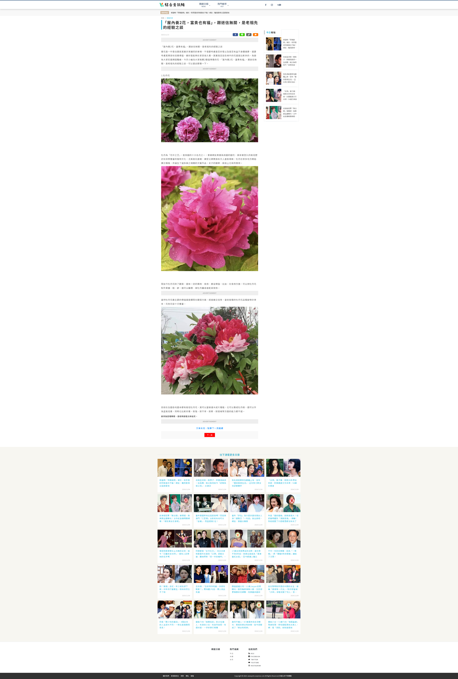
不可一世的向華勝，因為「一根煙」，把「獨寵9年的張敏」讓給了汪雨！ (282, 553)
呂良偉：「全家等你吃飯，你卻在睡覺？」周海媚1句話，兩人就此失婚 (210, 589)
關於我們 (166, 676)
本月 (231, 659)
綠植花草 (170, 18)
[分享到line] (242, 34)
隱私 (187, 676)
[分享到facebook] (235, 34)
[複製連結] (249, 34)
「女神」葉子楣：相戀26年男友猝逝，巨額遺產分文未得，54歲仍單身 (282, 483)
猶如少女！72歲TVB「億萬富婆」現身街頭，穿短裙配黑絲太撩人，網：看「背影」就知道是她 (283, 624)
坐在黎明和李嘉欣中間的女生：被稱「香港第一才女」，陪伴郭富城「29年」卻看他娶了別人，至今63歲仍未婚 (283, 589)
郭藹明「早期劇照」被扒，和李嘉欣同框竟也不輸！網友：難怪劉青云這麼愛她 (200, 12)
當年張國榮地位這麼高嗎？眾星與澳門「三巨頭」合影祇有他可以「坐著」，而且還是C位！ (211, 518)
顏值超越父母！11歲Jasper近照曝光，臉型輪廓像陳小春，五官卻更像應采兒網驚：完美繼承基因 (247, 589)
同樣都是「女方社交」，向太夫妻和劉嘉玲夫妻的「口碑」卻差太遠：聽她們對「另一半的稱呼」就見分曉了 (211, 553)
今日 (231, 653)
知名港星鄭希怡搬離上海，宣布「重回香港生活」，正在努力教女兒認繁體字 (246, 483)
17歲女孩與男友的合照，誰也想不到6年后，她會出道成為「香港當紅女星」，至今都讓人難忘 (246, 553)
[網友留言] (255, 34)
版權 (192, 676)
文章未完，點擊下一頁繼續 (209, 428)
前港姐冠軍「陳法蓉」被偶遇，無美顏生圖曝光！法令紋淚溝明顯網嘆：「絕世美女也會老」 (174, 518)
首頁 (162, 18)
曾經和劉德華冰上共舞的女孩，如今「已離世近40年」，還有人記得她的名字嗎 (174, 553)
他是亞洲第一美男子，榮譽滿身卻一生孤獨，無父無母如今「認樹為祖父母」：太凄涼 (211, 483)
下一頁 (210, 435)
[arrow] (172, 5)
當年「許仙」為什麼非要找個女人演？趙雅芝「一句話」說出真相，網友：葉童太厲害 (247, 518)
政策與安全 (175, 676)
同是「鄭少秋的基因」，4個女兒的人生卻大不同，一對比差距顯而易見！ (174, 624)
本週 (231, 656)
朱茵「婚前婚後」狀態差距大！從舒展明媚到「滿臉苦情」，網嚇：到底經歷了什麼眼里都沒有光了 (283, 518)
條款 (182, 676)
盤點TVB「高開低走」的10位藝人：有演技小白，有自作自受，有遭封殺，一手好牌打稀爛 (211, 624)
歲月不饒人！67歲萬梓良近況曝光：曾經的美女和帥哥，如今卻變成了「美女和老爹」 (247, 624)
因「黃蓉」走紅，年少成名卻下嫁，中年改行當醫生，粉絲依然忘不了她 (174, 589)
